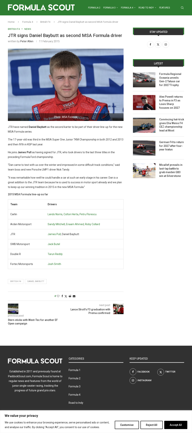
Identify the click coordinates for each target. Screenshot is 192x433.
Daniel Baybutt (35, 281)
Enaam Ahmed (75, 224)
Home (11, 21)
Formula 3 (109, 7)
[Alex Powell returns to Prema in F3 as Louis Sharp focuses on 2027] (144, 102)
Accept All (176, 424)
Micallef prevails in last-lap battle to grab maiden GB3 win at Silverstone (170, 170)
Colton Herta (71, 214)
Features (164, 7)
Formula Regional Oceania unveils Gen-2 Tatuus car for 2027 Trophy (170, 79)
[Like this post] (58, 296)
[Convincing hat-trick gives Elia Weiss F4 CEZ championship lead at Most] (144, 125)
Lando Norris (55, 214)
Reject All (151, 424)
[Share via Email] (74, 296)
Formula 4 (127, 7)
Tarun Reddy (55, 254)
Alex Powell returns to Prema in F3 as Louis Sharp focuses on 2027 (171, 102)
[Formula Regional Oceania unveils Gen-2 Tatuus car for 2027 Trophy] (144, 79)
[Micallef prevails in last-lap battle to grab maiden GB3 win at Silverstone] (144, 170)
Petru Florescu (88, 214)
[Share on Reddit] (70, 296)
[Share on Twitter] (65, 296)
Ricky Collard (92, 224)
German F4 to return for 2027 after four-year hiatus (171, 146)
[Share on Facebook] (62, 296)
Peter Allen (26, 41)
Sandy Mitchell (56, 224)
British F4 (45, 21)
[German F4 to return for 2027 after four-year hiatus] (144, 147)
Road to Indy (146, 7)
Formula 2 (94, 7)
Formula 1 (74, 370)
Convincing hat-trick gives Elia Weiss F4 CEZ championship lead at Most (171, 125)
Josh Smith (54, 264)
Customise (127, 424)
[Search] (182, 7)
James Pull (54, 234)
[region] (96, 421)
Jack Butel (54, 244)
